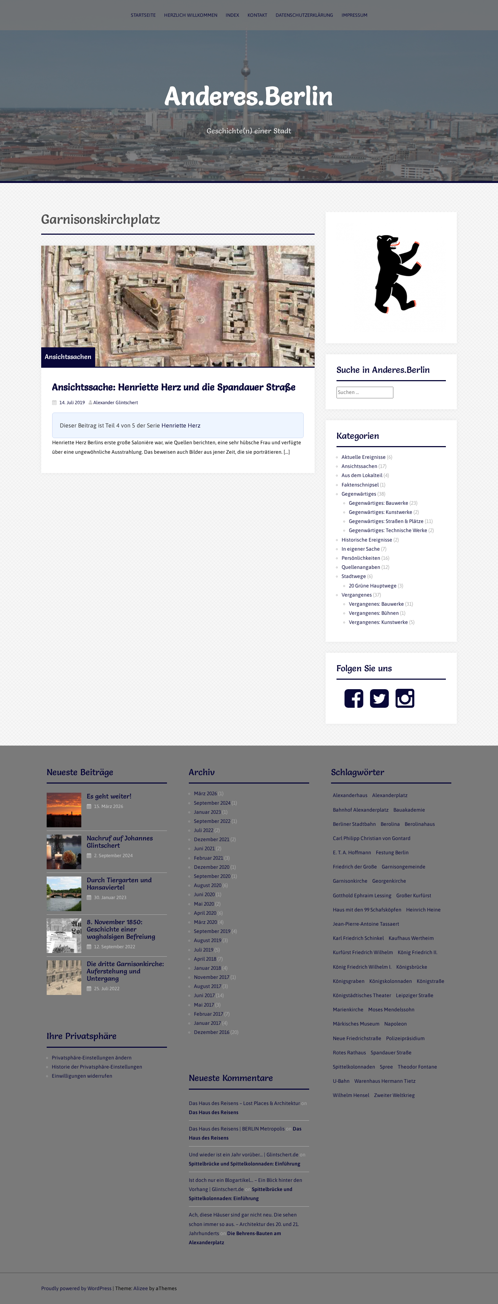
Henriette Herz (181, 425)
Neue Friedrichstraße (357, 1038)
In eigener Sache (361, 549)
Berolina (390, 824)
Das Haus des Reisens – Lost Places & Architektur (244, 1103)
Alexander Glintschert (115, 402)
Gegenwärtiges (359, 494)
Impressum (354, 15)
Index (232, 15)
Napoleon (395, 1024)
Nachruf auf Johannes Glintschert (120, 842)
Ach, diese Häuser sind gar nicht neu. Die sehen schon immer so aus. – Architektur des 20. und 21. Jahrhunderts (244, 1224)
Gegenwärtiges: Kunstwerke (380, 512)
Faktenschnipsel (360, 485)
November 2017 (211, 977)
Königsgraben (349, 981)
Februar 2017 (208, 1014)
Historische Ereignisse (367, 540)
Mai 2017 (204, 1005)
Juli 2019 (203, 950)
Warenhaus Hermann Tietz (385, 1081)
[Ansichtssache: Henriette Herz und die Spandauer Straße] (178, 306)
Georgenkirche (389, 881)
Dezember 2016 (211, 1032)
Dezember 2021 (211, 839)
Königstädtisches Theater (362, 995)
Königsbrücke (411, 967)
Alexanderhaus (350, 795)
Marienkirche (348, 1009)
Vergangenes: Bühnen (374, 613)
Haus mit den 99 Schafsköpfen (367, 910)
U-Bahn (341, 1081)
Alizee (140, 1288)
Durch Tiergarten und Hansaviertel (119, 883)
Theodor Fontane (417, 1067)
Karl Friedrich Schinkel (358, 938)
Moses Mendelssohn (391, 1009)
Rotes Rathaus (349, 1052)
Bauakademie (409, 810)
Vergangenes (357, 595)
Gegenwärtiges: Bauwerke (378, 503)
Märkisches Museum (356, 1024)
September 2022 (212, 821)
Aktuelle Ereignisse (364, 457)
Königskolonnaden (390, 981)
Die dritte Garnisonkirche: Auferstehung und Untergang (125, 971)
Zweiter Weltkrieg (394, 1095)
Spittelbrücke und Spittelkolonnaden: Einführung (244, 1164)
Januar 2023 (207, 812)
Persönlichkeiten (361, 558)
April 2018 (205, 959)
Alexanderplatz (390, 795)
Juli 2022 (203, 830)
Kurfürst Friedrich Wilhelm (363, 952)
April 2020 (205, 913)
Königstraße (430, 981)
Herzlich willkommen (190, 15)
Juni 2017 (204, 995)
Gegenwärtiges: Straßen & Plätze (386, 521)
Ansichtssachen (68, 356)
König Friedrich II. (417, 952)
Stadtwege (354, 576)
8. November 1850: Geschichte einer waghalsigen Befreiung (121, 929)
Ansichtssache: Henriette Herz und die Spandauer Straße (174, 387)
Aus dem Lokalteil (362, 475)
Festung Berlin (392, 852)
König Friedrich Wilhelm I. (362, 967)
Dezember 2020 (211, 867)
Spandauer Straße (391, 1052)
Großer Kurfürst (413, 895)
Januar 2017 (207, 1023)
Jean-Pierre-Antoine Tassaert (366, 924)
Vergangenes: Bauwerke (376, 604)
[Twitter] (379, 704)
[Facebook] (354, 704)
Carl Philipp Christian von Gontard (372, 838)
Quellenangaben (361, 567)
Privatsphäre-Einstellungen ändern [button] (92, 1058)
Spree (386, 1067)
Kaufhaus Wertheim (411, 938)
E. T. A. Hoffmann (352, 852)
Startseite (143, 15)
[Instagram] (405, 704)
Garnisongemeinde (403, 867)
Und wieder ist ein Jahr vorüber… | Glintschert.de (244, 1154)
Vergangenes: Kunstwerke (378, 622)
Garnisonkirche (350, 881)
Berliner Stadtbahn (354, 824)
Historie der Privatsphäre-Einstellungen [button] (97, 1067)
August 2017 (207, 986)
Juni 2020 (204, 894)
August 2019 (207, 940)
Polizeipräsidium (405, 1038)
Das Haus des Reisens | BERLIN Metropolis (237, 1129)
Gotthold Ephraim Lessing (362, 895)
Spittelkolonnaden (354, 1067)
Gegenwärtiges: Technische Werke (388, 530)
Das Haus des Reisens (213, 1112)
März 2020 (205, 922)
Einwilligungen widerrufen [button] (82, 1076)
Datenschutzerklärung (304, 15)
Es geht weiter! (109, 796)
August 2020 (207, 885)
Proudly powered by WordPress (76, 1288)
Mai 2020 (204, 904)
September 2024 (212, 803)
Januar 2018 (207, 968)
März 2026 (205, 793)
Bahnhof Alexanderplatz (361, 810)
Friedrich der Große (355, 867)
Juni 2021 (204, 848)
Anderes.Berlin (249, 96)
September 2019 (212, 931)
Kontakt (257, 15)
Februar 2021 (208, 858)
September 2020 (212, 876)
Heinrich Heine (423, 910)
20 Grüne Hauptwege (373, 586)
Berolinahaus (420, 824)
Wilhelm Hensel (351, 1095)
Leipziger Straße (414, 995)
